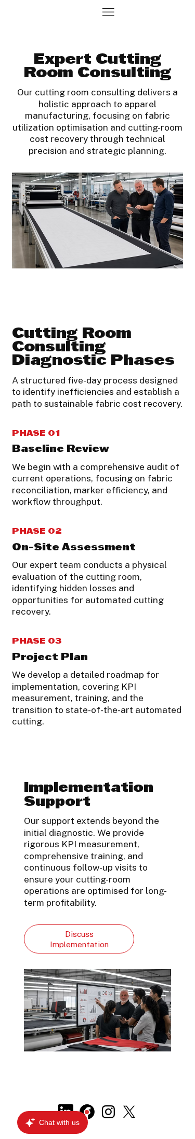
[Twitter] (129, 1111)
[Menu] (108, 12)
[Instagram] (108, 1111)
